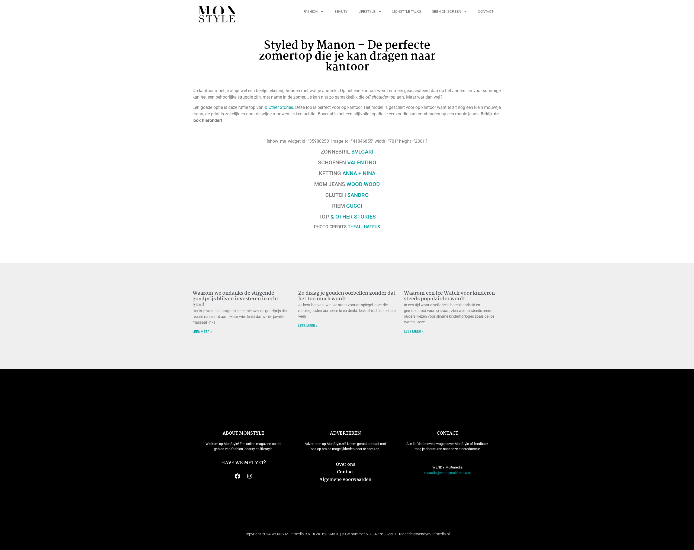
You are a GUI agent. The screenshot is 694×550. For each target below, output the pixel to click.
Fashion (311, 12)
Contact (485, 12)
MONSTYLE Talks (406, 12)
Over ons (345, 464)
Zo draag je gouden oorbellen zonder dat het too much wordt (347, 296)
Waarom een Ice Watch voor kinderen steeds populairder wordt (449, 296)
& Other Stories (279, 107)
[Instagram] (249, 476)
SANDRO (357, 195)
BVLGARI (362, 151)
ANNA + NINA (358, 173)
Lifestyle (366, 12)
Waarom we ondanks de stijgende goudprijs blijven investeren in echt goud (235, 299)
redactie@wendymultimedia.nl (447, 473)
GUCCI (354, 206)
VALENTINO (361, 162)
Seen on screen (446, 12)
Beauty (341, 12)
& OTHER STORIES (353, 216)
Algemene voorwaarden (345, 479)
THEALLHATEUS (364, 226)
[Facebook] (237, 476)
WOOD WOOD (363, 184)
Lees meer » (202, 332)
